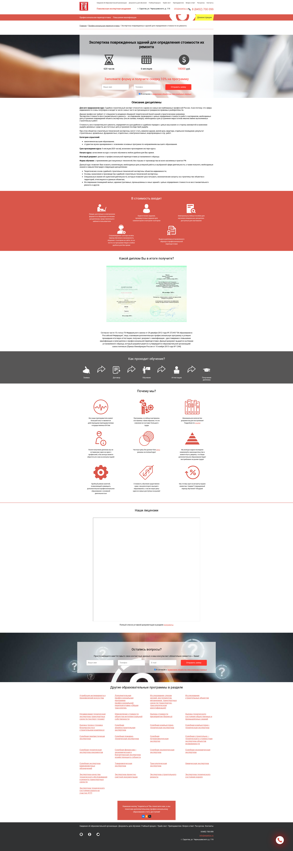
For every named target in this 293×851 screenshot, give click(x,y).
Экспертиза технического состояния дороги (197, 775)
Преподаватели (178, 3)
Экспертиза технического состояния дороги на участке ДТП (92, 790)
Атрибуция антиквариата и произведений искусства (93, 696)
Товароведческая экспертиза (123, 764)
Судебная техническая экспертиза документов (91, 751)
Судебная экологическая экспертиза (162, 751)
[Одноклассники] (146, 816)
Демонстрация (204, 17)
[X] (149, 816)
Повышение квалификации (124, 17)
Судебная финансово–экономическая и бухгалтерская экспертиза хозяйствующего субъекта (128, 753)
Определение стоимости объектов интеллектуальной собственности (128, 716)
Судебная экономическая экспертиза (197, 751)
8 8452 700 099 (207, 831)
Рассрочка (201, 3)
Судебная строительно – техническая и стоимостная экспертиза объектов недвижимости (198, 740)
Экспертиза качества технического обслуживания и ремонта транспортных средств (93, 778)
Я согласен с (166, 94)
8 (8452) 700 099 (202, 9)
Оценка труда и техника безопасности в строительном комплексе (92, 727)
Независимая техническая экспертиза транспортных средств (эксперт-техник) (93, 716)
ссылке (197, 423)
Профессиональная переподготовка (95, 17)
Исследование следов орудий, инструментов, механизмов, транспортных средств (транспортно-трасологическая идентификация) (163, 701)
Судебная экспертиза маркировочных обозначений (90, 766)
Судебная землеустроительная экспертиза (125, 727)
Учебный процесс (155, 3)
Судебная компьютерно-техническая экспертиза (162, 726)
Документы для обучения (138, 3)
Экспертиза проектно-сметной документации (126, 775)
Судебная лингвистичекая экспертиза (92, 737)
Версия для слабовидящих (182, 29)
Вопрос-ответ (190, 3)
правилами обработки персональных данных (171, 94)
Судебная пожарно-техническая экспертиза (127, 737)
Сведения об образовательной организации (112, 3)
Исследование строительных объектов (197, 696)
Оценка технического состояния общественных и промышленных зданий (198, 716)
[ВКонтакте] (143, 816)
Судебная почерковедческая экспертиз (159, 738)
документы (169, 625)
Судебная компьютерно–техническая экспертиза (197, 726)
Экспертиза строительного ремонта (163, 775)
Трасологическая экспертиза (158, 764)
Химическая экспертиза (197, 763)
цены (158, 450)
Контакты (210, 3)
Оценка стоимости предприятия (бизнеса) (161, 715)
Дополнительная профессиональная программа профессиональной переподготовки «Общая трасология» (126, 701)
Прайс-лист (167, 3)
